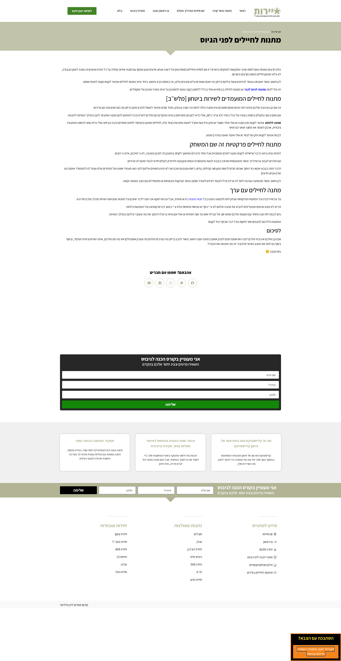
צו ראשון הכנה (161, 11)
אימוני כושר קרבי (222, 11)
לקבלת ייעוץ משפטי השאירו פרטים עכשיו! (315, 651)
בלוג (119, 11)
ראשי (242, 11)
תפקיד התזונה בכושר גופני (95, 440)
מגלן (199, 542)
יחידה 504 (196, 564)
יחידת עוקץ (121, 534)
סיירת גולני (121, 572)
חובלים (198, 534)
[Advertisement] (170, 320)
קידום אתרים (81, 605)
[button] (192, 282)
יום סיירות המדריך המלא (190, 11)
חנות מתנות (195, 199)
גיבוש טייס (196, 557)
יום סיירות (276, 32)
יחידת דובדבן (194, 549)
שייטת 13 (122, 557)
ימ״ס (199, 572)
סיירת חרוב (196, 580)
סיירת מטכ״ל (119, 542)
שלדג (124, 564)
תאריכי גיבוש (137, 11)
